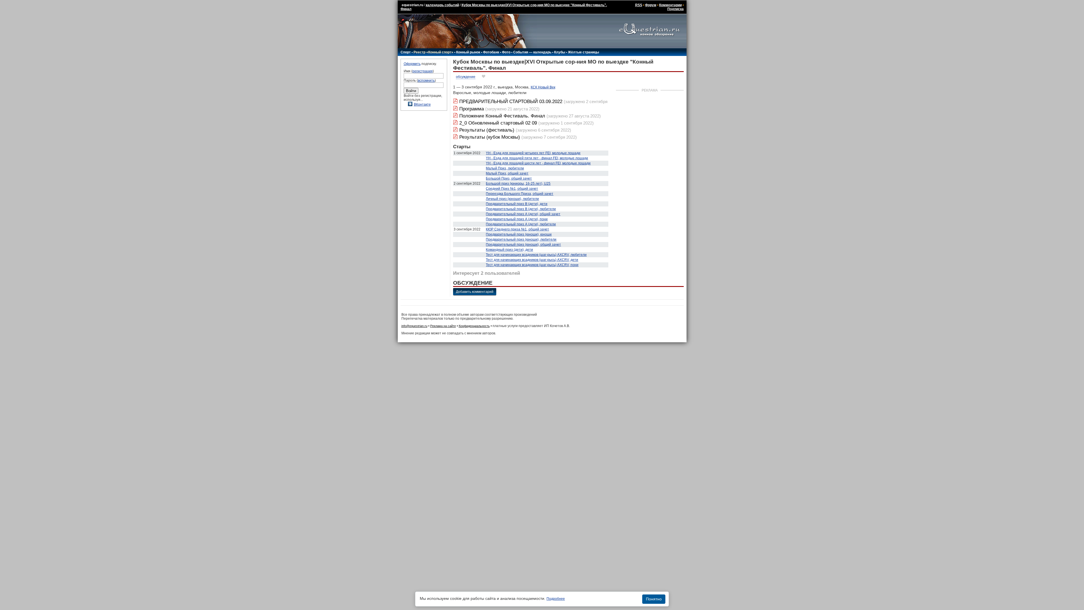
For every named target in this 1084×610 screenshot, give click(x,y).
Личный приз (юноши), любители (512, 199)
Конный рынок (468, 52)
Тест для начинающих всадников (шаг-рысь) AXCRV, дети (532, 260)
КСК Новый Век (543, 87)
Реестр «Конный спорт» (433, 52)
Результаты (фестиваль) (486, 130)
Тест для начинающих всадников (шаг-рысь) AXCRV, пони (532, 265)
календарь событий (442, 5)
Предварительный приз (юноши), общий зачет (523, 245)
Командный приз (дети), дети (509, 250)
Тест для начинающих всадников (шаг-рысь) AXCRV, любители (536, 255)
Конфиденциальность (474, 326)
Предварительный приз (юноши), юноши (519, 234)
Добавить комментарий (474, 292)
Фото (506, 52)
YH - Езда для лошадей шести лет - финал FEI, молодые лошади (538, 163)
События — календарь (532, 52)
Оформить (412, 64)
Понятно (654, 599)
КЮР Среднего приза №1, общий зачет (517, 229)
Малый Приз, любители (505, 168)
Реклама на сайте (443, 326)
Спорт (406, 52)
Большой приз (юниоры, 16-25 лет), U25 (518, 184)
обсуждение (465, 77)
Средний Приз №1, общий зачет (512, 189)
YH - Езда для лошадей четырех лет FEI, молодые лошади (533, 153)
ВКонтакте (422, 104)
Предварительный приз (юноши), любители (521, 239)
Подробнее (556, 599)
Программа (471, 109)
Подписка (675, 9)
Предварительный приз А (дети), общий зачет (523, 214)
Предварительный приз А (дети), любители (521, 224)
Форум (650, 5)
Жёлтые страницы (583, 52)
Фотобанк (491, 52)
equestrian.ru (412, 5)
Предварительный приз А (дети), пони (517, 219)
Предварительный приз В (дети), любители (521, 209)
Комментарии (670, 5)
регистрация (422, 71)
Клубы (559, 52)
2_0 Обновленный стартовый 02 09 (498, 123)
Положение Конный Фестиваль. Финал (503, 116)
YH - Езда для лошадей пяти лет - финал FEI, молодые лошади (537, 158)
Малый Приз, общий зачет (507, 173)
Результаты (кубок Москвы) (489, 137)
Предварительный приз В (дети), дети (516, 204)
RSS (638, 5)
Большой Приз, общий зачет (509, 178)
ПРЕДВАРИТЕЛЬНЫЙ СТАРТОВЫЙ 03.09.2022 (510, 101)
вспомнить (426, 80)
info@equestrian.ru (414, 326)
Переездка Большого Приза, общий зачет (519, 194)
